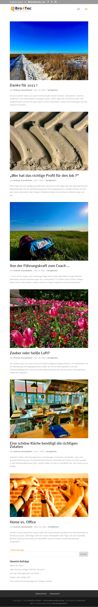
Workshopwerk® (60, 603)
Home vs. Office (23, 522)
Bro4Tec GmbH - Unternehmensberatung (46, 600)
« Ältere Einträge (17, 550)
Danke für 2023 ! (24, 85)
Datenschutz (41, 593)
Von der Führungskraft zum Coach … (40, 266)
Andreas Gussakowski (22, 90)
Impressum (55, 593)
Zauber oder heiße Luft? (30, 353)
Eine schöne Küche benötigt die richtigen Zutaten (44, 445)
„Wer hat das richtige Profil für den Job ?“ (44, 176)
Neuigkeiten (53, 90)
